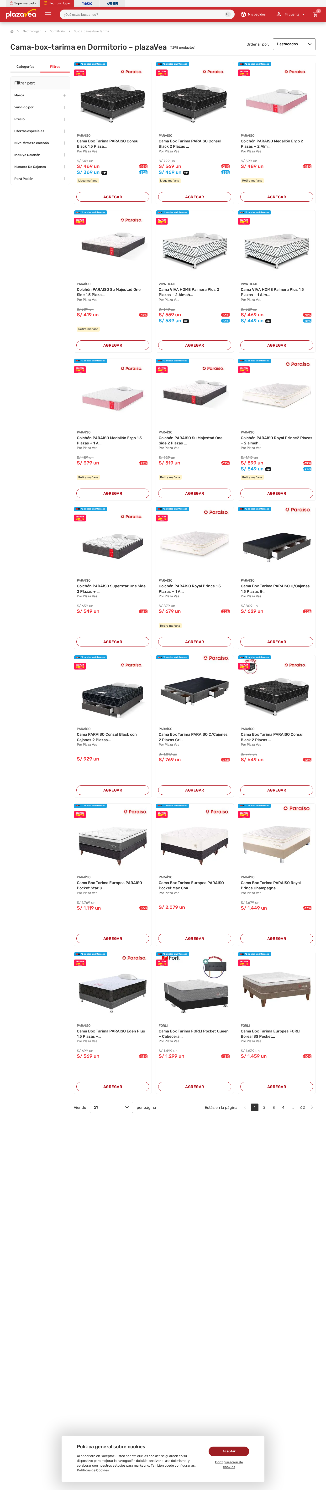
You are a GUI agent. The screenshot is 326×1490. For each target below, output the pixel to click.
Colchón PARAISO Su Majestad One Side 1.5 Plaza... (109, 292)
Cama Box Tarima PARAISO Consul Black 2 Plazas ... (190, 144)
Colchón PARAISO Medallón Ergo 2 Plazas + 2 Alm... (272, 144)
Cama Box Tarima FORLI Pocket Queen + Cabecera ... (194, 1034)
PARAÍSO (83, 136)
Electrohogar (31, 31)
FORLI (163, 1026)
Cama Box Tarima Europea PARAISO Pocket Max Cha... (191, 885)
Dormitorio (57, 31)
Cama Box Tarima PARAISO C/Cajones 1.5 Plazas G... (275, 589)
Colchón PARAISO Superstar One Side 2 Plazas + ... (111, 589)
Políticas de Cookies (93, 1470)
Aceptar (229, 1451)
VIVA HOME (167, 284)
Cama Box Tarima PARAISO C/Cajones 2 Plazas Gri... (193, 737)
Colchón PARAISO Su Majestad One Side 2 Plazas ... (190, 440)
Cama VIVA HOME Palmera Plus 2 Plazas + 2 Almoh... (189, 292)
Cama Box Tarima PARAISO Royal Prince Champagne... (271, 885)
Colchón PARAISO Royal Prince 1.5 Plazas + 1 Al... (190, 589)
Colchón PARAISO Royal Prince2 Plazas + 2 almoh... (276, 440)
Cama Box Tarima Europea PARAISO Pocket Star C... (109, 885)
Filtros (55, 67)
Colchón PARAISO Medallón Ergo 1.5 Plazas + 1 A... (109, 440)
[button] (228, 14)
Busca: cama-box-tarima (91, 31)
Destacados (287, 44)
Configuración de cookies (229, 1464)
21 (96, 1107)
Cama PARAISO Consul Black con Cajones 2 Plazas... (107, 737)
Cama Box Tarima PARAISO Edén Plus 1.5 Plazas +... (111, 1034)
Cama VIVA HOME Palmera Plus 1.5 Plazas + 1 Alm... (272, 292)
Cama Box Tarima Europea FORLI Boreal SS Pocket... (270, 1034)
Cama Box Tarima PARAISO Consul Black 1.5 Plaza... (108, 144)
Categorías (25, 67)
